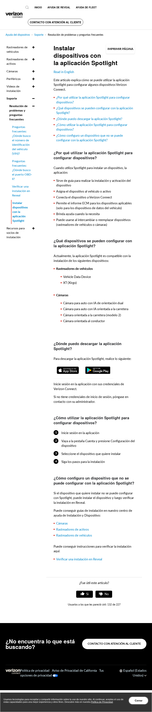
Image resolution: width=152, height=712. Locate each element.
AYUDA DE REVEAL (58, 7)
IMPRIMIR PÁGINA (120, 49)
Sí (87, 594)
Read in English (64, 72)
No (107, 594)
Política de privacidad (34, 670)
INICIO (38, 7)
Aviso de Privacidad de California (74, 670)
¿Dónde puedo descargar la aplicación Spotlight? (89, 119)
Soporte (38, 35)
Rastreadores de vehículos (74, 535)
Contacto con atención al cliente (55, 22)
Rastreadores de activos (72, 529)
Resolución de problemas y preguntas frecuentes (75, 35)
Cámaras (62, 523)
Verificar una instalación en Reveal (79, 559)
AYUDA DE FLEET (86, 7)
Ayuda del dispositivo (18, 35)
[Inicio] (14, 14)
